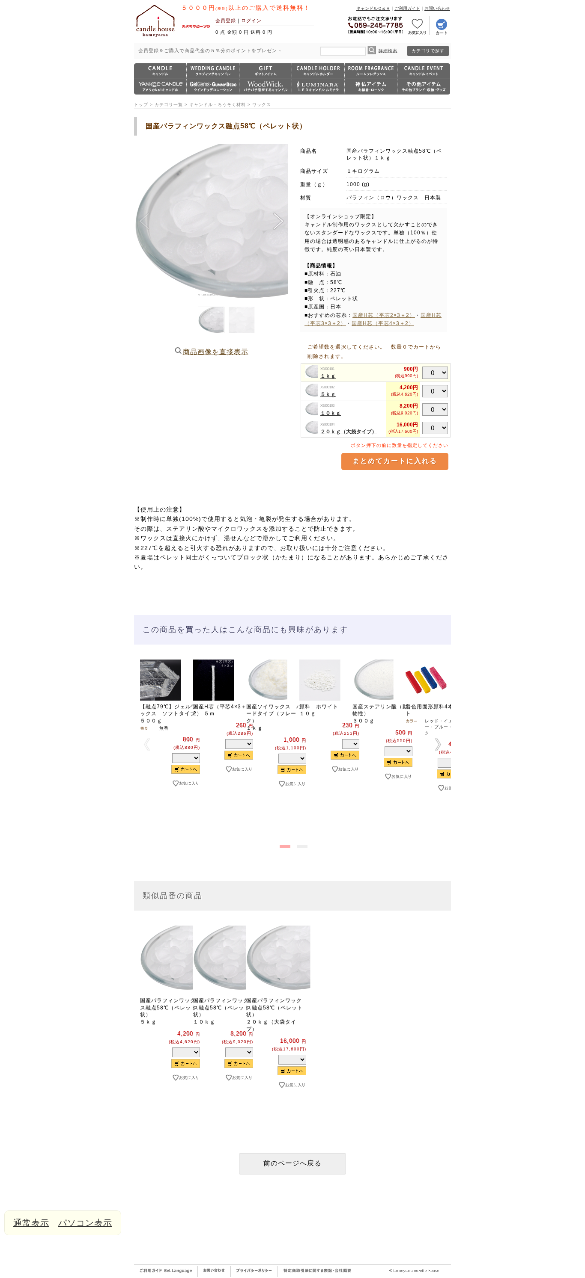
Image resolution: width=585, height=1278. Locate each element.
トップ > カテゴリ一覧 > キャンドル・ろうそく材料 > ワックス (202, 104)
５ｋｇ (328, 394)
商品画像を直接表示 (215, 351)
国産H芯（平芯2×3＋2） (383, 315)
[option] (160, 738)
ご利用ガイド (407, 8)
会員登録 (225, 20)
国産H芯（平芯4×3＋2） (383, 323)
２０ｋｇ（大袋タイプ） (348, 432)
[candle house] (155, 36)
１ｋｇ (328, 376)
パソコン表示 (85, 1223)
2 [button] (301, 844)
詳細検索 (388, 50)
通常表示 (31, 1223)
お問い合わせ (437, 8)
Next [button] (438, 744)
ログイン (251, 20)
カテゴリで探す (428, 50)
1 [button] (284, 844)
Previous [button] (147, 744)
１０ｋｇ (330, 413)
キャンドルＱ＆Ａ (373, 8)
